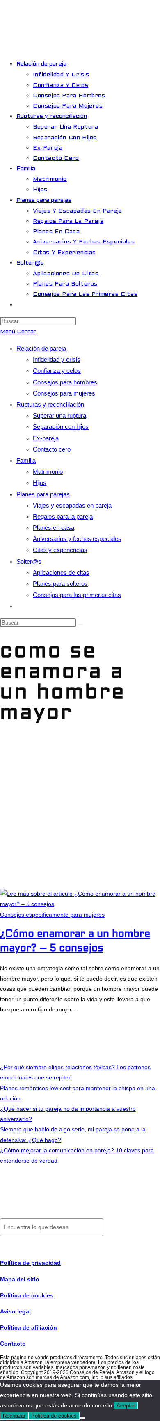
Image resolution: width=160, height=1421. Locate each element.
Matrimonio (48, 471)
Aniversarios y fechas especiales (77, 538)
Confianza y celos (57, 370)
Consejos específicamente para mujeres (52, 914)
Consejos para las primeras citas (77, 594)
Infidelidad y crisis (56, 359)
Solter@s (28, 561)
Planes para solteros (60, 583)
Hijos (39, 482)
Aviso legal (15, 1311)
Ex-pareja (46, 438)
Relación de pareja (41, 348)
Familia (26, 460)
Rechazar (14, 1416)
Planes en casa (53, 527)
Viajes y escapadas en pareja (72, 505)
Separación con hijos (61, 426)
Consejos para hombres (65, 382)
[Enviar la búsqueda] (80, 624)
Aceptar (126, 1405)
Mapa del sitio (19, 1279)
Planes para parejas (43, 494)
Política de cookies (54, 1416)
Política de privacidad (30, 1262)
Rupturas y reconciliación (50, 404)
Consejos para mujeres (64, 393)
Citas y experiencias (60, 549)
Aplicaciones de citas (61, 572)
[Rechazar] (82, 1418)
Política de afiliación (28, 1327)
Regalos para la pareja (63, 516)
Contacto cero (52, 449)
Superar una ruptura (59, 415)
